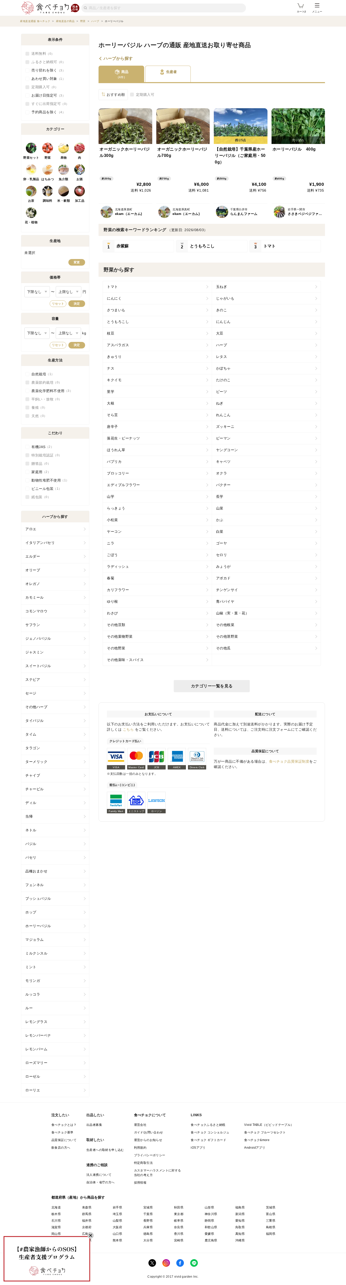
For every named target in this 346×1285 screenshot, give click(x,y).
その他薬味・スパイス (125, 660)
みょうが (223, 566)
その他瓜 (223, 648)
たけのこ (223, 380)
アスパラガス (118, 345)
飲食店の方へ (60, 1147)
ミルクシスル (36, 953)
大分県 (148, 1240)
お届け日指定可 (46, 95)
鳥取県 (240, 1227)
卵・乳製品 (31, 179)
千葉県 (148, 1214)
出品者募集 (94, 1125)
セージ (30, 693)
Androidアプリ (254, 1147)
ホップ (30, 912)
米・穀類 (63, 201)
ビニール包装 (45, 489)
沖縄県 (240, 1240)
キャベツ (223, 462)
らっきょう (116, 508)
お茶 (31, 201)
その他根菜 (225, 625)
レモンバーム (36, 1049)
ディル (30, 803)
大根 (110, 403)
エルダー (32, 556)
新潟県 (240, 1214)
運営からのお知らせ (148, 1140)
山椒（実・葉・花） (232, 613)
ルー (29, 1008)
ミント (30, 967)
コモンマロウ (36, 611)
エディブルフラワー (123, 485)
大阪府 (117, 1227)
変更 (77, 262)
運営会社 (140, 1125)
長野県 (148, 1220)
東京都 (178, 1214)
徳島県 (148, 1234)
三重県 (270, 1220)
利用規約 (140, 1147)
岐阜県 (178, 1220)
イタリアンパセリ (40, 543)
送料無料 (41, 53)
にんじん (223, 322)
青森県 (86, 1207)
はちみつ (47, 179)
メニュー (317, 11)
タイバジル (34, 721)
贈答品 (39, 464)
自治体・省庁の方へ (100, 1182)
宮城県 (148, 1207)
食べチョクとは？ (63, 1125)
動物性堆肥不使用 (48, 480)
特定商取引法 (143, 1163)
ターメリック (36, 762)
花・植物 (31, 222)
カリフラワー (118, 590)
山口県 (117, 1234)
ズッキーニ (225, 427)
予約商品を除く (46, 112)
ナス (110, 368)
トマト (112, 287)
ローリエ (32, 1090)
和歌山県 (211, 1227)
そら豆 (112, 415)
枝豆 (110, 333)
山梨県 (117, 1220)
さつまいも (116, 310)
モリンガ (32, 981)
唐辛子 (112, 427)
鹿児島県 (211, 1240)
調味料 (47, 201)
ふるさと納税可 (46, 62)
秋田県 (178, 1207)
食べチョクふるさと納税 (208, 1125)
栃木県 (56, 1214)
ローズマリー (36, 1063)
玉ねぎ (221, 287)
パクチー (223, 485)
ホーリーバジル (38, 926)
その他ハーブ (36, 707)
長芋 (219, 496)
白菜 (219, 531)
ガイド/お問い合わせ (148, 1132)
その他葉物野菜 (120, 636)
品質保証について (63, 1140)
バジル (30, 844)
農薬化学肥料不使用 (50, 391)
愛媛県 (209, 1234)
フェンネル (34, 885)
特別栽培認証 (45, 455)
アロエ (30, 529)
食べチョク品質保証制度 (289, 761)
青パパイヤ (225, 601)
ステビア (32, 679)
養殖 (37, 408)
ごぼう (112, 555)
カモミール (34, 597)
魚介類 (63, 179)
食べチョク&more (257, 1140)
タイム (30, 734)
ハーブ (221, 345)
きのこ (221, 310)
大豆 (219, 333)
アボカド (223, 578)
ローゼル (32, 1076)
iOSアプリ (198, 1147)
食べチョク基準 (62, 1132)
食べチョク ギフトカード (208, 1140)
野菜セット (31, 157)
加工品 (80, 201)
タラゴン (32, 748)
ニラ (110, 543)
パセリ (30, 857)
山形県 (209, 1207)
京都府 (86, 1227)
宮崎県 (178, 1240)
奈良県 (178, 1227)
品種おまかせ (36, 871)
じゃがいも (225, 298)
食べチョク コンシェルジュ (210, 1132)
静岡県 (209, 1220)
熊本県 (117, 1240)
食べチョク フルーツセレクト (265, 1132)
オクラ (221, 473)
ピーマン (223, 438)
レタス (221, 357)
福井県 (86, 1220)
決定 (77, 303)
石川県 (56, 1220)
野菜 (48, 157)
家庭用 (39, 472)
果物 (64, 157)
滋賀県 (56, 1227)
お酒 (79, 179)
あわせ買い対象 (46, 79)
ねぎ (219, 403)
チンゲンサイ (227, 590)
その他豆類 (116, 625)
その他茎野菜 (227, 636)
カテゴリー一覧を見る (212, 686)
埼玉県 (117, 1214)
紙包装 (39, 497)
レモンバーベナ (38, 1035)
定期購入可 (145, 95)
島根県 (270, 1227)
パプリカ (114, 462)
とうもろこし (118, 322)
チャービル (34, 789)
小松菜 (112, 520)
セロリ (221, 555)
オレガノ (32, 584)
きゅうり (114, 357)
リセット (58, 303)
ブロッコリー (118, 473)
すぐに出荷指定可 (48, 104)
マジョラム (34, 940)
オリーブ (32, 570)
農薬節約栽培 (45, 382)
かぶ (219, 520)
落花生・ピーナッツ (123, 438)
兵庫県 (148, 1227)
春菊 (110, 578)
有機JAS (41, 447)
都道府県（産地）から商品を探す (78, 1197)
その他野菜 (116, 648)
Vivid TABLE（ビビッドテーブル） (269, 1125)
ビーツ (221, 392)
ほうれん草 (116, 450)
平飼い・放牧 (45, 399)
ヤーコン (114, 531)
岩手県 (117, 1207)
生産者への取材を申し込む (105, 1150)
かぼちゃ (223, 368)
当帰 (29, 816)
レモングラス (36, 1022)
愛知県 (240, 1220)
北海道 (56, 1207)
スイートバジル (38, 666)
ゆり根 (112, 601)
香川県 (178, 1234)
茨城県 (270, 1207)
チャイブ (32, 775)
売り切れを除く (46, 70)
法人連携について (98, 1175)
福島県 (240, 1207)
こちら (128, 729)
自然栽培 (41, 374)
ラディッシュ (118, 566)
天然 (37, 416)
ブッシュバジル (38, 898)
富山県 (270, 1214)
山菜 (219, 508)
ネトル (30, 830)
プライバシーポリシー (149, 1155)
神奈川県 (211, 1214)
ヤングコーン (227, 450)
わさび (112, 613)
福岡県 (270, 1234)
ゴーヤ (221, 543)
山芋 (110, 496)
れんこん (223, 415)
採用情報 (140, 1182)
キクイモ (114, 380)
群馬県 (86, 1214)
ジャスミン (34, 652)
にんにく (114, 298)
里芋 (110, 392)
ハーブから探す (118, 59)
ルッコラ (32, 994)
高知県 (240, 1234)
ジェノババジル (38, 638)
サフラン (32, 625)
